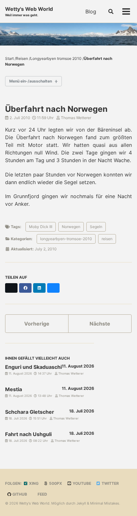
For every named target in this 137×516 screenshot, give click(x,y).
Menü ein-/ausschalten (30, 81)
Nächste (100, 323)
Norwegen (71, 226)
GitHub (19, 494)
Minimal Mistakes (104, 503)
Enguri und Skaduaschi (33, 367)
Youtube (81, 483)
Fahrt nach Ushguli (28, 434)
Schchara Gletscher (29, 412)
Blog (90, 11)
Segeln (96, 226)
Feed (42, 494)
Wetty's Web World (29, 11)
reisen (107, 238)
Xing (33, 483)
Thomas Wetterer (75, 117)
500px (55, 483)
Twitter (110, 483)
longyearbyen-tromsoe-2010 (66, 238)
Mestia (13, 389)
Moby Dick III (40, 226)
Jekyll (81, 503)
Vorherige (36, 323)
